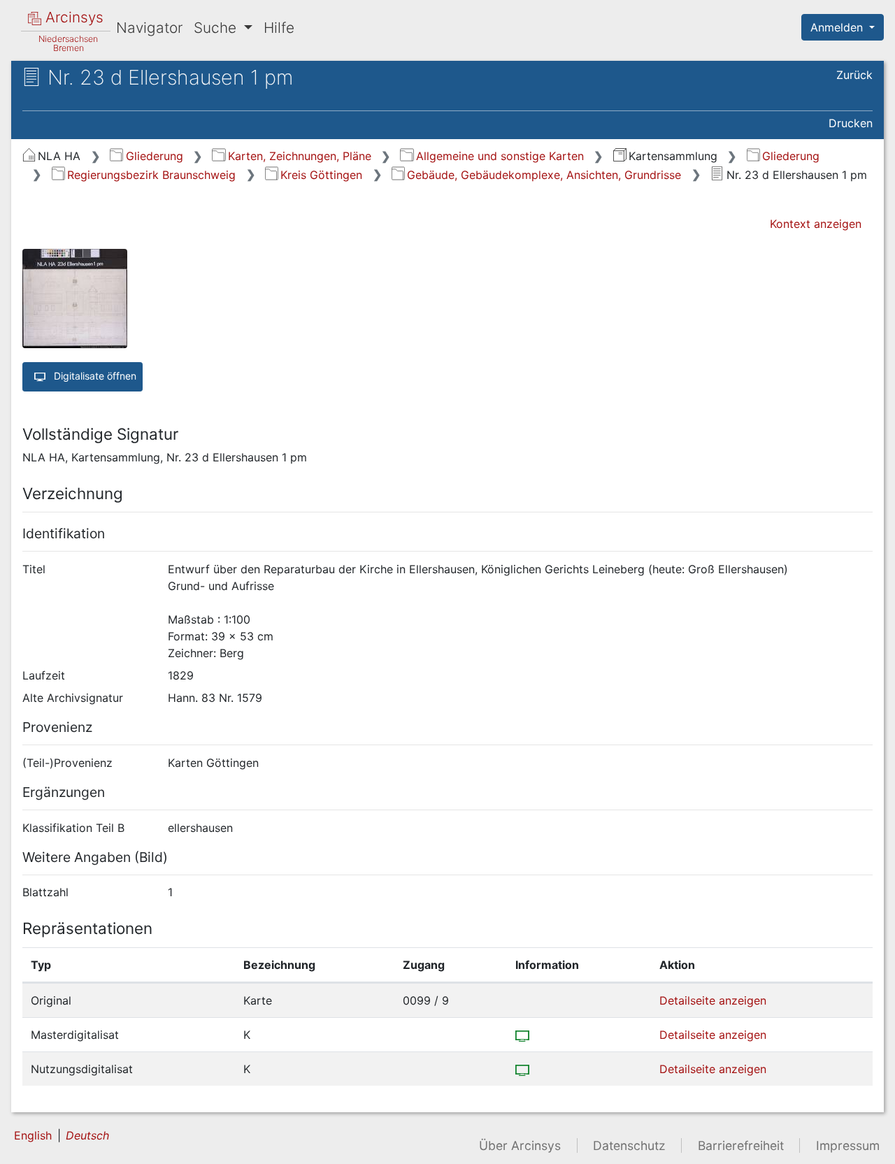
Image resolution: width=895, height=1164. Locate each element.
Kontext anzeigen (815, 224)
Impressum (848, 1145)
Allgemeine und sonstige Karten (499, 156)
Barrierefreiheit (741, 1145)
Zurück (854, 75)
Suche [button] (217, 27)
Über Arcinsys (520, 1145)
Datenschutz (629, 1145)
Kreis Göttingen (321, 175)
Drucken (851, 123)
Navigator (149, 27)
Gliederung (154, 156)
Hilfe (279, 27)
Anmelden (838, 27)
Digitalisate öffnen (93, 376)
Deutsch (87, 1135)
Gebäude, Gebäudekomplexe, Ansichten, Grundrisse (544, 175)
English (33, 1135)
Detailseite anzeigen (712, 1000)
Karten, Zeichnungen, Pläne (299, 156)
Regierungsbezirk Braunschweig (151, 175)
